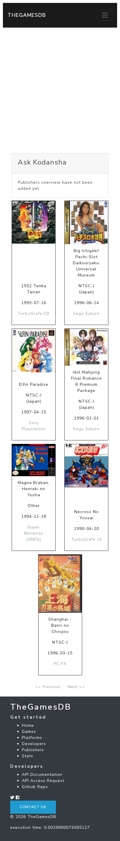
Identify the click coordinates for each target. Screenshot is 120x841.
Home (28, 725)
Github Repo (35, 787)
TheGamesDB (27, 15)
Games (29, 731)
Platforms (32, 737)
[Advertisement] (60, 90)
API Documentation (42, 774)
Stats (27, 756)
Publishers (33, 750)
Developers (34, 744)
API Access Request (43, 780)
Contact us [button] (33, 807)
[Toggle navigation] (104, 15)
